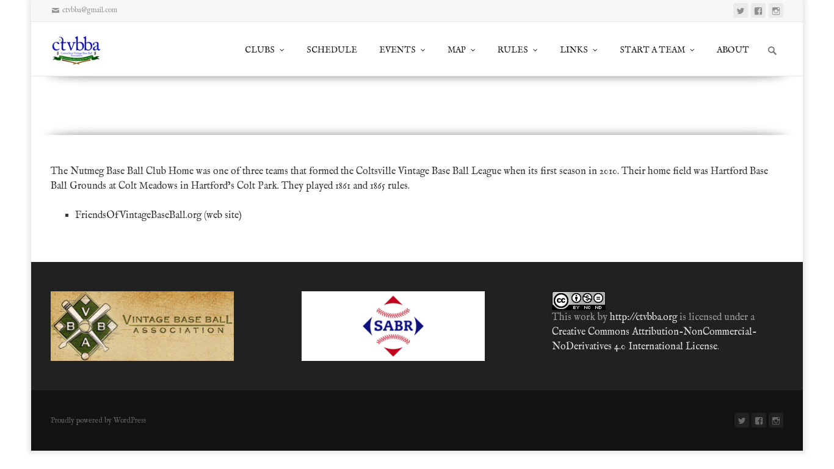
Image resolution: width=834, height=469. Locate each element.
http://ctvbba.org (643, 317)
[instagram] (776, 10)
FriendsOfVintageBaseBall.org (138, 215)
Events (397, 50)
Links (574, 50)
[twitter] (740, 10)
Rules (513, 50)
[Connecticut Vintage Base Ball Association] (82, 49)
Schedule (331, 50)
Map (457, 50)
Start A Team (652, 50)
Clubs (260, 50)
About (733, 50)
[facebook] (758, 10)
